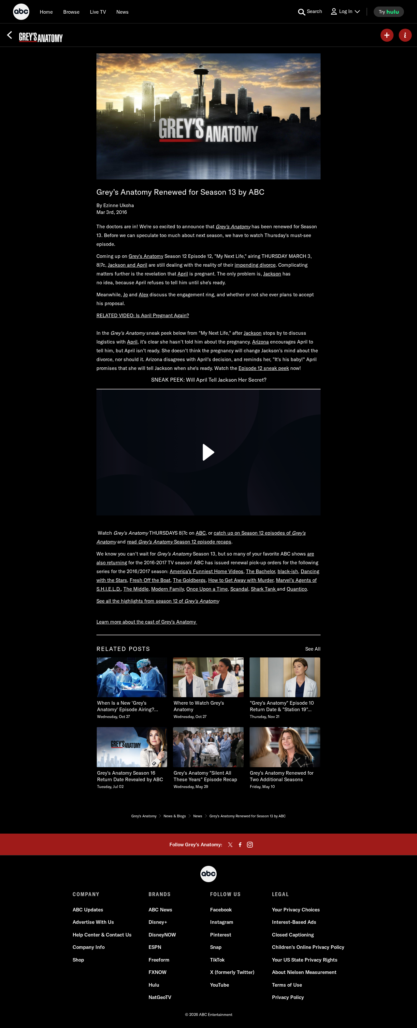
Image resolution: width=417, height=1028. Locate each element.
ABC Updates (88, 910)
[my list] (387, 35)
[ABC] (21, 13)
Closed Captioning (293, 935)
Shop (78, 960)
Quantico (297, 589)
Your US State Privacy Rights (305, 960)
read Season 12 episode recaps (179, 542)
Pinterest (220, 935)
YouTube (219, 985)
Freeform (159, 960)
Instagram (221, 922)
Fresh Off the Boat (150, 580)
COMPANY (86, 894)
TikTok (217, 960)
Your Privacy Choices (296, 910)
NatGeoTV (160, 997)
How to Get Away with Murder (240, 580)
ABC (201, 533)
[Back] (9, 35)
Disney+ (158, 922)
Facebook (221, 910)
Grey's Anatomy (201, 601)
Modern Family (167, 589)
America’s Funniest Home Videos (206, 571)
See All (313, 649)
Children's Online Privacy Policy (308, 947)
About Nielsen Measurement (304, 972)
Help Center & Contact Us (102, 935)
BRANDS (160, 894)
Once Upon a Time (207, 589)
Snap (216, 947)
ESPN (155, 947)
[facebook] (240, 845)
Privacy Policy (288, 997)
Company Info (89, 947)
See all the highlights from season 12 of (140, 601)
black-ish (288, 571)
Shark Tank (264, 589)
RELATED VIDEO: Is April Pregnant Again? (142, 315)
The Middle (136, 589)
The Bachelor (260, 571)
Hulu (154, 985)
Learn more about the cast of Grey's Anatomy (146, 622)
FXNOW (157, 972)
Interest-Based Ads (294, 922)
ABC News (160, 910)
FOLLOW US (225, 894)
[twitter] (230, 845)
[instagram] (250, 845)
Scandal (239, 589)
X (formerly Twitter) (232, 972)
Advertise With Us (93, 922)
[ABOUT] (405, 35)
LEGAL (280, 894)
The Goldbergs (189, 580)
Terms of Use (287, 985)
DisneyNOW (162, 935)
